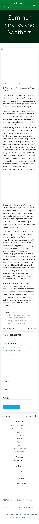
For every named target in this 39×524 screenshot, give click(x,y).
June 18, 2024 (16, 83)
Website (6, 398)
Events (19, 432)
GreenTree (11, 318)
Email (5, 390)
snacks (10, 323)
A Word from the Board (19, 425)
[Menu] (34, 5)
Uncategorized (19, 452)
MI (29, 318)
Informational (19, 435)
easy (28, 315)
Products (15, 312)
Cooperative (21, 315)
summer (16, 323)
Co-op (13, 315)
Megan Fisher (10, 88)
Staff (19, 445)
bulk (9, 315)
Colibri (28, 517)
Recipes (19, 442)
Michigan (11, 320)
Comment (7, 354)
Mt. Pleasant (19, 320)
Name (6, 381)
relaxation (28, 320)
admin (7, 83)
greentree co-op (22, 318)
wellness (23, 323)
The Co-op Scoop (19, 448)
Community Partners (19, 429)
